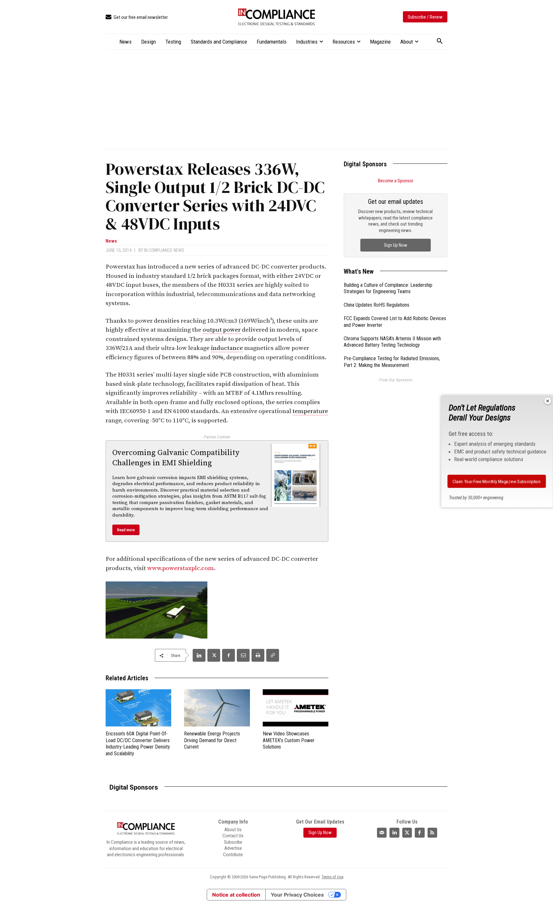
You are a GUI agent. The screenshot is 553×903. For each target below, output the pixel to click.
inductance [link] (227, 348)
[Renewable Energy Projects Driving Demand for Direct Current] (217, 707)
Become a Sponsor (395, 181)
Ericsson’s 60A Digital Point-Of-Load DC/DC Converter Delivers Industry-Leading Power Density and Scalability (138, 744)
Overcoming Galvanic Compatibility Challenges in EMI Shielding (175, 458)
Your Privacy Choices (297, 894)
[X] (213, 655)
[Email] (243, 655)
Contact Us (233, 836)
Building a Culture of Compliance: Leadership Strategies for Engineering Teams (388, 288)
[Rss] (432, 832)
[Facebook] (228, 655)
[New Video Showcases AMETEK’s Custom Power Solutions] (295, 707)
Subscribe (233, 842)
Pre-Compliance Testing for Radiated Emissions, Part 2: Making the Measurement (392, 361)
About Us (233, 830)
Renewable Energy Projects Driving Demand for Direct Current (212, 740)
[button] (439, 41)
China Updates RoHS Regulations (376, 305)
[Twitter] (407, 832)
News (111, 241)
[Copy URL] (272, 655)
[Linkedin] (199, 655)
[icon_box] (137, 17)
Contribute (233, 854)
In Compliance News (164, 250)
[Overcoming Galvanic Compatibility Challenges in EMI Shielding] (295, 475)
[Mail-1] (382, 832)
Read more (126, 529)
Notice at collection (236, 894)
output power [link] (222, 330)
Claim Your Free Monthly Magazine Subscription (497, 481)
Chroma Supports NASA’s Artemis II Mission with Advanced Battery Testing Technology (392, 342)
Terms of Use (332, 876)
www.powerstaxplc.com (180, 568)
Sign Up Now (395, 245)
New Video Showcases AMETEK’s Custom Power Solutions (289, 740)
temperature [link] (310, 411)
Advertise (233, 848)
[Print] (258, 655)
